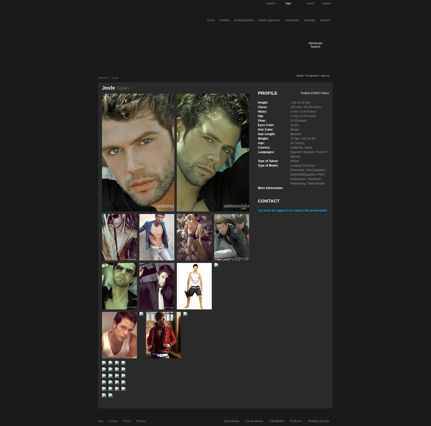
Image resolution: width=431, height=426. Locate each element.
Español (270, 3)
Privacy (141, 421)
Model (300, 75)
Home (211, 20)
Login (288, 3)
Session (325, 20)
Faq (100, 421)
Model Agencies (269, 20)
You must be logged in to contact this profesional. (292, 210)
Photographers (244, 20)
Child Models (276, 421)
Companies (292, 20)
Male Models (231, 421)
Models (224, 20)
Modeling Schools (318, 421)
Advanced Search (315, 44)
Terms (127, 421)
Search (310, 3)
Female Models (254, 421)
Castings (309, 20)
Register (326, 3)
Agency (325, 75)
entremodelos (147, 21)
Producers (296, 421)
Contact (113, 421)
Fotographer (312, 75)
